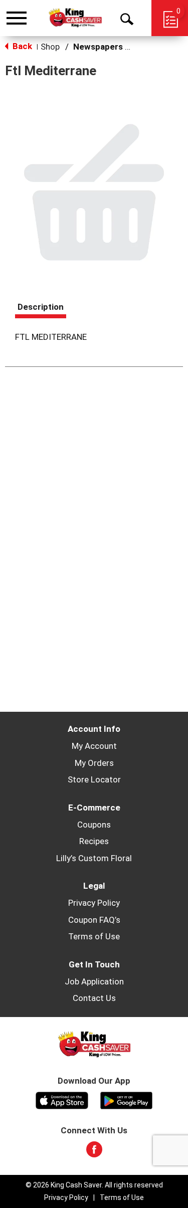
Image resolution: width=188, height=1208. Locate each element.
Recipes (94, 841)
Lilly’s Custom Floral (94, 858)
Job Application (94, 981)
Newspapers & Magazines (124, 47)
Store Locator (94, 779)
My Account (94, 746)
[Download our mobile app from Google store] (126, 1099)
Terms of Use (94, 936)
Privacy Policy (94, 903)
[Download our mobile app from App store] (62, 1099)
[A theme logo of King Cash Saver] (75, 18)
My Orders (94, 763)
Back (21, 46)
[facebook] (94, 1152)
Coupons (94, 825)
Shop (50, 47)
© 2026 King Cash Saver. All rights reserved (94, 1185)
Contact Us (94, 998)
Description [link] (41, 307)
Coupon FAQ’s (94, 920)
